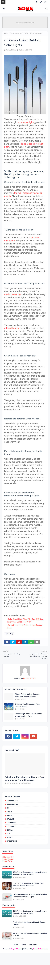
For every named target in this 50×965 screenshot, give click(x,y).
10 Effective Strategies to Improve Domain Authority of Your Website (29, 873)
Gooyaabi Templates (40, 949)
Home (6, 33)
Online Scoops (7, 859)
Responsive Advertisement (25, 22)
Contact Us (33, 945)
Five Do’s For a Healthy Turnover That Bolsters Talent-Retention (28, 884)
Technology (13, 33)
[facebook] (36, 2)
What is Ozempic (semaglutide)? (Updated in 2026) (30, 934)
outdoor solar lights (13, 294)
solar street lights (26, 122)
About (24, 945)
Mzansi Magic (12, 801)
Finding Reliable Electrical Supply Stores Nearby (29, 923)
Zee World (11, 826)
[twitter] (40, 2)
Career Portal (7, 861)
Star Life (10, 819)
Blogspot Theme (16, 949)
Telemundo (11, 823)
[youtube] (33, 736)
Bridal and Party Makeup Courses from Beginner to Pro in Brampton (25, 778)
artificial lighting (11, 328)
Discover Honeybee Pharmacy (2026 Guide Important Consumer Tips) (30, 895)
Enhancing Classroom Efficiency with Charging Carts (28, 715)
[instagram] (45, 2)
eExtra (9, 830)
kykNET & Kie (12, 841)
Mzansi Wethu (12, 804)
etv (8, 834)
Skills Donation (7, 857)
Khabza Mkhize (11, 50)
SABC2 (9, 815)
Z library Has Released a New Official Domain (27, 705)
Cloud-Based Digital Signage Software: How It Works (27, 695)
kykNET (10, 837)
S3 (8, 808)
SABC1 (9, 812)
